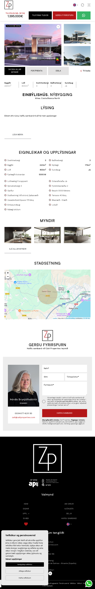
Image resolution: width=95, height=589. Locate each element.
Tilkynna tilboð (40, 15)
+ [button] (8, 272)
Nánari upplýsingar (14, 559)
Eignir (26, 509)
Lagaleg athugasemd (50, 583)
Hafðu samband (69, 518)
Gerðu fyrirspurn (64, 15)
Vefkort (79, 583)
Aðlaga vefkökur (25, 571)
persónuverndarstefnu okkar (67, 401)
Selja (69, 513)
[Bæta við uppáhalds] (58, 26)
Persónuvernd (64, 583)
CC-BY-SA (86, 318)
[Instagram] (50, 573)
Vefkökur (73, 583)
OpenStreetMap (70, 318)
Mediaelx (50, 586)
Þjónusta (69, 509)
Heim (26, 504)
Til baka (86, 70)
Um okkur (69, 504)
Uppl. (25, 513)
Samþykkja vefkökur (24, 564)
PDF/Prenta (36, 71)
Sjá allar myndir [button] (17, 249)
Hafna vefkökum (25, 578)
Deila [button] (58, 71)
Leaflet (55, 318)
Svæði (26, 518)
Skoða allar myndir (14, 71)
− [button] (8, 276)
